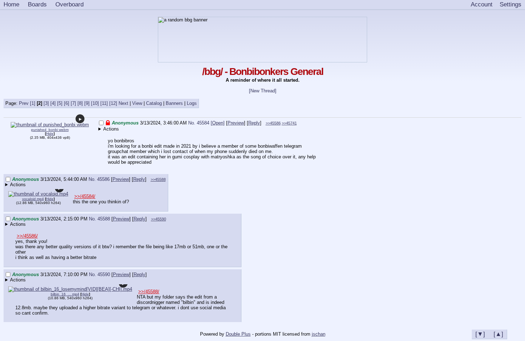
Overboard (69, 4)
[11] (104, 103)
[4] (53, 103)
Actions (111, 129)
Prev (24, 103)
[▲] (498, 333)
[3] (46, 103)
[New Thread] (262, 90)
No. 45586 (100, 179)
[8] (80, 103)
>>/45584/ (84, 196)
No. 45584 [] (206, 123)
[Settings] (510, 4)
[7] (73, 103)
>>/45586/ (27, 236)
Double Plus (238, 334)
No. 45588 (100, 219)
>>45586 (273, 123)
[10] (95, 103)
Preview (236, 123)
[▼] (480, 333)
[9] (87, 103)
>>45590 (158, 219)
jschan (318, 334)
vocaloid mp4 (33, 199)
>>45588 (158, 179)
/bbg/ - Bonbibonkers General (262, 71)
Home (11, 4)
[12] (113, 103)
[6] (66, 103)
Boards (37, 4)
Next (123, 103)
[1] (32, 103)
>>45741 (289, 123)
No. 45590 (100, 274)
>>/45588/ (148, 291)
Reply (254, 123)
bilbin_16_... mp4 (65, 294)
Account (481, 4)
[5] (59, 103)
